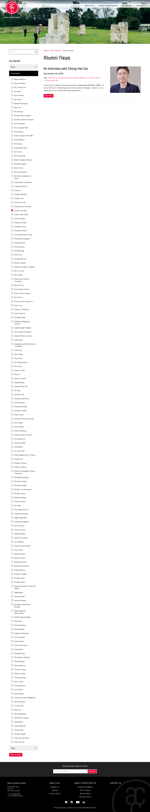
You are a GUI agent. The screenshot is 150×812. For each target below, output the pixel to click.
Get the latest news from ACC (75, 766)
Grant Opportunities (108, 6)
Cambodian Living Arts (23, 182)
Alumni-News (94, 78)
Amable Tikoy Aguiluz (22, 115)
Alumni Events (85, 797)
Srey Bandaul (19, 629)
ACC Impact (127, 6)
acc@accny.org (17, 795)
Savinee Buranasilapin (22, 617)
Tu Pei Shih (18, 690)
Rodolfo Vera (19, 578)
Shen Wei (18, 621)
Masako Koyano (20, 463)
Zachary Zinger (20, 734)
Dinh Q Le (18, 255)
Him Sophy (18, 354)
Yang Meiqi (18, 722)
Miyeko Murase (20, 498)
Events (140, 6)
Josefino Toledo (20, 411)
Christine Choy (20, 227)
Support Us (135, 2)
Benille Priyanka (20, 164)
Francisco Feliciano (21, 309)
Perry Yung (18, 550)
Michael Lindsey (20, 481)
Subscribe (92, 771)
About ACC (89, 6)
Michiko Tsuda (19, 493)
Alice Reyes (18, 112)
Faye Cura (18, 305)
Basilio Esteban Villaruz (23, 160)
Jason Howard (20, 378)
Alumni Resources (108, 2)
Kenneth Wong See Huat (24, 419)
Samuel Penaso (20, 600)
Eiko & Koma (19, 271)
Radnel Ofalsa (19, 554)
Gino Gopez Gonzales (22, 332)
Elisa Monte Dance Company (21, 280)
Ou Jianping (18, 542)
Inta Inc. (17, 374)
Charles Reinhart (20, 194)
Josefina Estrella (20, 407)
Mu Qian (17, 506)
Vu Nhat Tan (19, 706)
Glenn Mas (18, 340)
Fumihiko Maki (19, 317)
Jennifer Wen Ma (20, 386)
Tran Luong (18, 682)
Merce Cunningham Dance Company (24, 472)
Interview (52, 78)
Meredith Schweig (21, 477)
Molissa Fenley (20, 501)
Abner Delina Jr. (20, 83)
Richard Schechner (21, 566)
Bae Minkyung (19, 156)
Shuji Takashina (20, 625)
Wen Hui (17, 710)
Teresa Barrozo (20, 665)
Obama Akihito (20, 534)
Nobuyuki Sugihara (21, 522)
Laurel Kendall (19, 443)
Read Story (48, 96)
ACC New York (20, 87)
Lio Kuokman (19, 451)
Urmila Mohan (19, 702)
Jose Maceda (19, 403)
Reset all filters (15, 755)
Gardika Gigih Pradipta (22, 328)
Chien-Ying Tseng (21, 214)
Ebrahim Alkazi (19, 263)
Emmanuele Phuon (21, 289)
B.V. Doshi (18, 152)
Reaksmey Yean (20, 562)
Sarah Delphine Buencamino (20, 612)
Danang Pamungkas (22, 239)
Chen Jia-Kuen (20, 202)
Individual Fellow (64, 78)
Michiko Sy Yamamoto (23, 489)
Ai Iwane (17, 91)
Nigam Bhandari (20, 518)
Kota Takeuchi (19, 439)
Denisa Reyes (19, 247)
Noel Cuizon (19, 526)
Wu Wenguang (20, 714)
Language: (26, 2)
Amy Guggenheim (21, 128)
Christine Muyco (20, 231)
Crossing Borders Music (23, 235)
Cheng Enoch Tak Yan (22, 206)
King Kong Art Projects (23, 435)
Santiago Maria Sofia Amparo (22, 605)
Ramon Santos (20, 558)
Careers (55, 790)
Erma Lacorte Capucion (23, 301)
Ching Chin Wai (20, 223)
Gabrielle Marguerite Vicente (22, 323)
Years (13, 67)
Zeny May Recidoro (21, 738)
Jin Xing (17, 390)
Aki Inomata (19, 95)
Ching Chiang (19, 219)
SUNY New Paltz (20, 645)
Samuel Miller (19, 596)
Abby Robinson (20, 79)
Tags (13, 748)
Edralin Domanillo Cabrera (24, 267)
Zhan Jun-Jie (19, 742)
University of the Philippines (25, 698)
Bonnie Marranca (20, 172)
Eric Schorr (18, 297)
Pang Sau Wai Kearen (22, 546)
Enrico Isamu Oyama (22, 293)
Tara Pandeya (19, 661)
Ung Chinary (19, 694)
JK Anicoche (19, 395)
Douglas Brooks (20, 259)
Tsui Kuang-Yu (19, 686)
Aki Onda (17, 99)
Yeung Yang (18, 730)
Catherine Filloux (20, 186)
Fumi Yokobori (19, 313)
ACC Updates (123, 2)
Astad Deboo (19, 140)
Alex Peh (17, 108)
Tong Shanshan (20, 677)
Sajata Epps (18, 592)
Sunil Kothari (19, 641)
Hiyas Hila (18, 358)
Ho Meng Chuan (20, 362)
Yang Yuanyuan (20, 726)
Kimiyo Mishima (20, 431)
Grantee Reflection (80, 78)
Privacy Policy (55, 794)
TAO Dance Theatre (22, 657)
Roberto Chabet (20, 574)
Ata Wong (18, 144)
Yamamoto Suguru (21, 718)
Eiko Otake (18, 275)
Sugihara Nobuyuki (21, 633)
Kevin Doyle (19, 427)
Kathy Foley (18, 415)
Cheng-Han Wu (20, 211)
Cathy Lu (17, 190)
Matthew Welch (20, 467)
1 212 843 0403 (15, 794)
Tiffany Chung (19, 674)
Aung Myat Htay (20, 148)
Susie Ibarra (18, 649)
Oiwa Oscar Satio (21, 538)
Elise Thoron (19, 285)
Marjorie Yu (18, 459)
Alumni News (85, 794)
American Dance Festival (23, 120)
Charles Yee (18, 198)
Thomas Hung (19, 669)
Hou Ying (17, 366)
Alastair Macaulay (21, 103)
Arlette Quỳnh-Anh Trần (23, 136)
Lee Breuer (18, 447)
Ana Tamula (18, 132)
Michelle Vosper (20, 485)
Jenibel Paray (19, 382)
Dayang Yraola (19, 243)
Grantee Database (85, 787)
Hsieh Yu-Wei (19, 370)
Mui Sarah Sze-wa (21, 510)
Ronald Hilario (19, 582)
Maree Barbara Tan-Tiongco (25, 455)
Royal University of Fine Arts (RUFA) (25, 587)
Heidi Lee (18, 350)
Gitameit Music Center (23, 336)
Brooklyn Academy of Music (22, 177)
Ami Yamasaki (19, 124)
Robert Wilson (19, 570)
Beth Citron (18, 168)
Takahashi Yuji (19, 653)
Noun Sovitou (19, 530)
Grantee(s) (15, 73)
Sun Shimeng (19, 637)
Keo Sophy (18, 423)
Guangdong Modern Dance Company (25, 345)
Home (46, 50)
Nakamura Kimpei (21, 514)
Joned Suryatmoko (21, 399)
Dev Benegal (19, 251)
